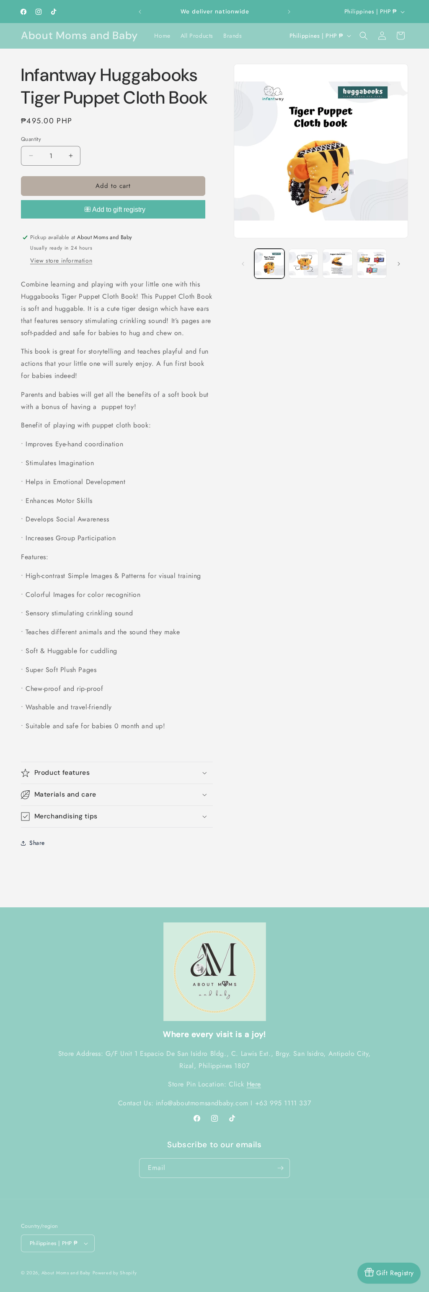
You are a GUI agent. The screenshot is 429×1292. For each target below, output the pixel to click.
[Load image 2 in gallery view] (303, 264)
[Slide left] (243, 264)
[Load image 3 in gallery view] (337, 264)
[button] (363, 35)
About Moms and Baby (65, 1272)
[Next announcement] (289, 12)
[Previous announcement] (140, 12)
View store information (61, 260)
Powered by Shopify (115, 1272)
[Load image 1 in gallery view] (269, 264)
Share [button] (37, 843)
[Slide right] (399, 264)
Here (254, 1084)
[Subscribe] (280, 1168)
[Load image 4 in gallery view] (372, 264)
